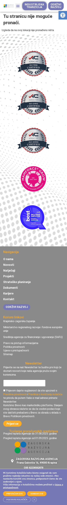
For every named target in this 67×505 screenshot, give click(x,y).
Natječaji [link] (9, 270)
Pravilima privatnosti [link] (14, 394)
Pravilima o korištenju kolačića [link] (45, 394)
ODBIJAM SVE (36, 493)
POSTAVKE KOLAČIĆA (16, 499)
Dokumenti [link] (10, 287)
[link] (63, 15)
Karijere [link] (8, 293)
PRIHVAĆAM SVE (14, 493)
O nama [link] (8, 259)
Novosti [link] (8, 264)
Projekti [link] (8, 276)
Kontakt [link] (8, 299)
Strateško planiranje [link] (17, 282)
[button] (18, 6)
